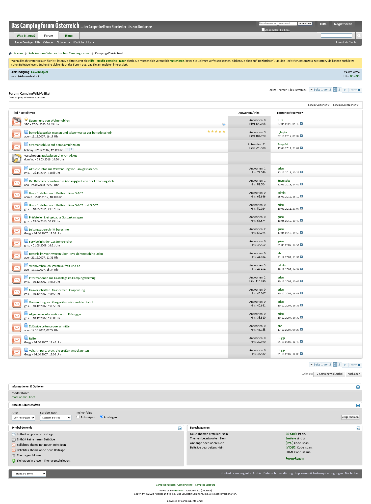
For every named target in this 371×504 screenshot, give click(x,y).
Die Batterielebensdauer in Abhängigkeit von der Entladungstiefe (72, 181)
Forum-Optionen (317, 105)
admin (28, 197)
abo (26, 136)
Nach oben (354, 374)
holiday (28, 150)
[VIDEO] (291, 447)
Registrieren (343, 24)
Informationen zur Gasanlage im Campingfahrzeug (62, 278)
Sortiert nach (49, 412)
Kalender (48, 42)
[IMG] (289, 443)
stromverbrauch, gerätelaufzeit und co (54, 266)
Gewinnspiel (39, 72)
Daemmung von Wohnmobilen (49, 120)
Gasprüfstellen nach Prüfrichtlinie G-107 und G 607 (63, 205)
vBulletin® (179, 490)
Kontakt (226, 473)
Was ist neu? (26, 36)
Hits (256, 113)
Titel (15, 113)
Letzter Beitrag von (289, 113)
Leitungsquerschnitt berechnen (49, 229)
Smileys (291, 438)
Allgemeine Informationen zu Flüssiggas (55, 314)
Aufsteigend (88, 417)
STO (26, 124)
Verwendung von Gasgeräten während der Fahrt (61, 302)
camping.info (242, 473)
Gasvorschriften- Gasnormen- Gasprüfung (57, 290)
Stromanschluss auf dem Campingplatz (54, 145)
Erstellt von (28, 113)
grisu (27, 173)
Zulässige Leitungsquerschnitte (49, 326)
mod (14, 76)
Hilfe (323, 24)
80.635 (355, 76)
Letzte (353, 90)
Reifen (33, 338)
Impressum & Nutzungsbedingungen (319, 473)
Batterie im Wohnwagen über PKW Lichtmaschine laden (66, 254)
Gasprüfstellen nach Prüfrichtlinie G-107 (56, 193)
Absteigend (111, 417)
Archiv (257, 473)
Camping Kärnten (166, 485)
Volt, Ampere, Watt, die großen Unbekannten (59, 350)
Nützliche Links (82, 42)
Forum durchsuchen (344, 105)
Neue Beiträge (24, 42)
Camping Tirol (185, 485)
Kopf (32, 397)
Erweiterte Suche (346, 42)
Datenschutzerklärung (278, 473)
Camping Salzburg (205, 485)
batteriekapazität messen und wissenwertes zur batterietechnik (70, 132)
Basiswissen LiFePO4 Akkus (59, 155)
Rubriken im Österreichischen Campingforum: (59, 53)
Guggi (28, 233)
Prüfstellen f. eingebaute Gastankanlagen (56, 217)
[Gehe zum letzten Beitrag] (301, 124)
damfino (29, 159)
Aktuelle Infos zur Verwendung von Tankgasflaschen (63, 169)
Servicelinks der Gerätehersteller (50, 241)
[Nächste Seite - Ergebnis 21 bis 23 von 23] (345, 90)
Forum (48, 36)
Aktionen (62, 42)
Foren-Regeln (295, 458)
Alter (15, 412)
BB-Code (291, 434)
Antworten (245, 113)
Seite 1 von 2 (322, 89)
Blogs (69, 36)
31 (264, 144)
